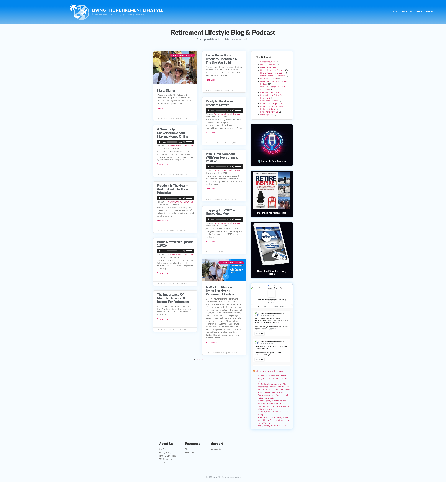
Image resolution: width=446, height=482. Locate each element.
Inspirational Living (268, 78)
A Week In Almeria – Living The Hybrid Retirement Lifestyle (220, 291)
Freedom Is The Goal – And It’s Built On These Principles (173, 189)
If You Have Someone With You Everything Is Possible (222, 157)
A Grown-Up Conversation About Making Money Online (172, 133)
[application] (175, 142)
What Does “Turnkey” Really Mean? (273, 417)
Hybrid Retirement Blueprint (272, 70)
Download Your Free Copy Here (272, 272)
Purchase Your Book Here (271, 213)
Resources (407, 12)
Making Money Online (269, 92)
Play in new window (173, 145)
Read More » (162, 108)
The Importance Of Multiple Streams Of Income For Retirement (173, 298)
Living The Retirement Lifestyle (271, 299)
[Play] (160, 142)
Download (188, 145)
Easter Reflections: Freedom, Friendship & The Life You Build (221, 59)
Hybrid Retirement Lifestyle (272, 73)
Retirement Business (269, 101)
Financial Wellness (268, 64)
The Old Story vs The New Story (272, 426)
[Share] (274, 285)
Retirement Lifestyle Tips (271, 103)
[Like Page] (268, 285)
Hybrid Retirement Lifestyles (272, 76)
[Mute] (184, 142)
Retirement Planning (269, 112)
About (419, 12)
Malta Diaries (166, 90)
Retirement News (267, 109)
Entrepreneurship (267, 62)
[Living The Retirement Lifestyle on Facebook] (271, 293)
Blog (395, 12)
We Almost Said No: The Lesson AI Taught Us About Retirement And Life (273, 378)
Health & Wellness (268, 67)
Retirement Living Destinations (273, 106)
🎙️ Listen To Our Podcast (271, 161)
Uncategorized (266, 114)
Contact (430, 12)
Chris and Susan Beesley (269, 371)
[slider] (189, 142)
